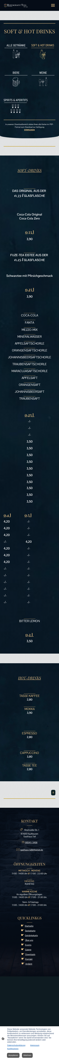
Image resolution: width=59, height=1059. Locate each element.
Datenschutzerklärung (16, 1045)
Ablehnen (27, 1055)
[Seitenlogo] (16, 5)
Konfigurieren (12, 1049)
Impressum (34, 1045)
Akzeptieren (13, 1055)
